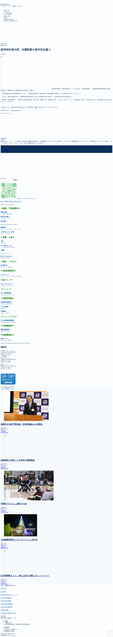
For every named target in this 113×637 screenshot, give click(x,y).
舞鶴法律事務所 (5, 329)
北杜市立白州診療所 (7, 607)
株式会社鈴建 (5, 216)
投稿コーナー (7, 16)
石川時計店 (4, 265)
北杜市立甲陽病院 (6, 598)
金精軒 (3, 250)
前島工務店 (4, 212)
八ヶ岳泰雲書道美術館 (7, 320)
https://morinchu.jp (16, 110)
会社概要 (6, 627)
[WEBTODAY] (5, 4)
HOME (6, 621)
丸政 (2, 241)
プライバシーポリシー (10, 629)
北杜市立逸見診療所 (7, 604)
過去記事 (3, 618)
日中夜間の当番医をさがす (9, 613)
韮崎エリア (7, 10)
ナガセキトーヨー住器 (7, 232)
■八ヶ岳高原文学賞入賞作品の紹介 (11, 201)
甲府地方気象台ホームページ (9, 594)
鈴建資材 (3, 227)
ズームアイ (7, 12)
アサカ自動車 (5, 306)
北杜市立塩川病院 (6, 601)
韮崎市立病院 (5, 610)
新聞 (5, 18)
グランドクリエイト (7, 283)
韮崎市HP (3, 591)
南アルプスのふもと (7, 256)
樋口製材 (3, 221)
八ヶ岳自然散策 (8, 13)
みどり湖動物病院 (6, 293)
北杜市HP (3, 588)
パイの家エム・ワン (7, 245)
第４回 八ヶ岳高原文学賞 (10, 21)
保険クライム (5, 338)
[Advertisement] (50, 126)
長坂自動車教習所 (6, 302)
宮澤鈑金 (3, 311)
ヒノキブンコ (5, 274)
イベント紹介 (7, 15)
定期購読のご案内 (8, 19)
